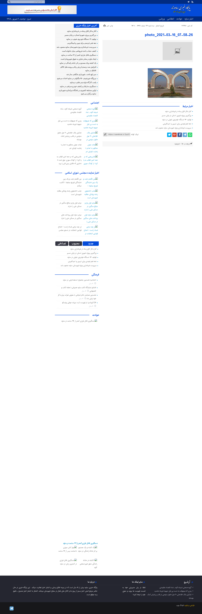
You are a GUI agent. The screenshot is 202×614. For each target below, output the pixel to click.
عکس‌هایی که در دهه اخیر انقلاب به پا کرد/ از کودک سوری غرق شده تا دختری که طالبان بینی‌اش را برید (69, 160)
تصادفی (62, 243)
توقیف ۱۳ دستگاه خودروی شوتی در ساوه (176, 119)
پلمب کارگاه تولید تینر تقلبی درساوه (83, 82)
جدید (90, 243)
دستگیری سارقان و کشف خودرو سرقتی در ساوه (78, 86)
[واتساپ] (190, 135)
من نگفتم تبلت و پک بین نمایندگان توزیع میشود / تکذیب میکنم (70, 182)
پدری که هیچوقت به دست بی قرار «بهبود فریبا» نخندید (173, 591)
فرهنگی (95, 275)
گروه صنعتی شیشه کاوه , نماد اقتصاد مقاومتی (175, 587)
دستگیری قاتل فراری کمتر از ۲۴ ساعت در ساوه (78, 55)
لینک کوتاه (134, 134)
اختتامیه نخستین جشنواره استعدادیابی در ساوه (79, 280)
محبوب (75, 243)
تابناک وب (180, 605)
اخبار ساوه (189, 19)
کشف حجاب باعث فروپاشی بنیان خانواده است (79, 51)
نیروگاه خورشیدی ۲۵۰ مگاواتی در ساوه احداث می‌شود (76, 78)
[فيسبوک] (179, 135)
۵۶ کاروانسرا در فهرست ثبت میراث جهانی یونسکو (79, 302)
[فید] (192, 2)
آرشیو (187, 581)
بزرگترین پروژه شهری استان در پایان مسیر (176, 115)
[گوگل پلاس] (174, 135)
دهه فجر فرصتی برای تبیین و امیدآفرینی (177, 123)
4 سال (91, 283)
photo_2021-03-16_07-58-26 (169, 35)
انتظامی (170, 19)
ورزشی (162, 19)
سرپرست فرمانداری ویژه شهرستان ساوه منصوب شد (173, 128)
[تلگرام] (188, 2)
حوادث (179, 19)
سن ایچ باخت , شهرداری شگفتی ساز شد (81, 74)
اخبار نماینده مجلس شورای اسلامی (82, 173)
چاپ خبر (110, 25)
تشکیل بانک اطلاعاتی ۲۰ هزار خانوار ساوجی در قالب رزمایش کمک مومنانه (69, 136)
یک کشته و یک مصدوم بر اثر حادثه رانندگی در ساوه (78, 63)
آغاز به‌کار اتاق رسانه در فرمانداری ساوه (178, 111)
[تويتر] (169, 135)
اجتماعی (95, 103)
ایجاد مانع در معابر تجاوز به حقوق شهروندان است (78, 59)
